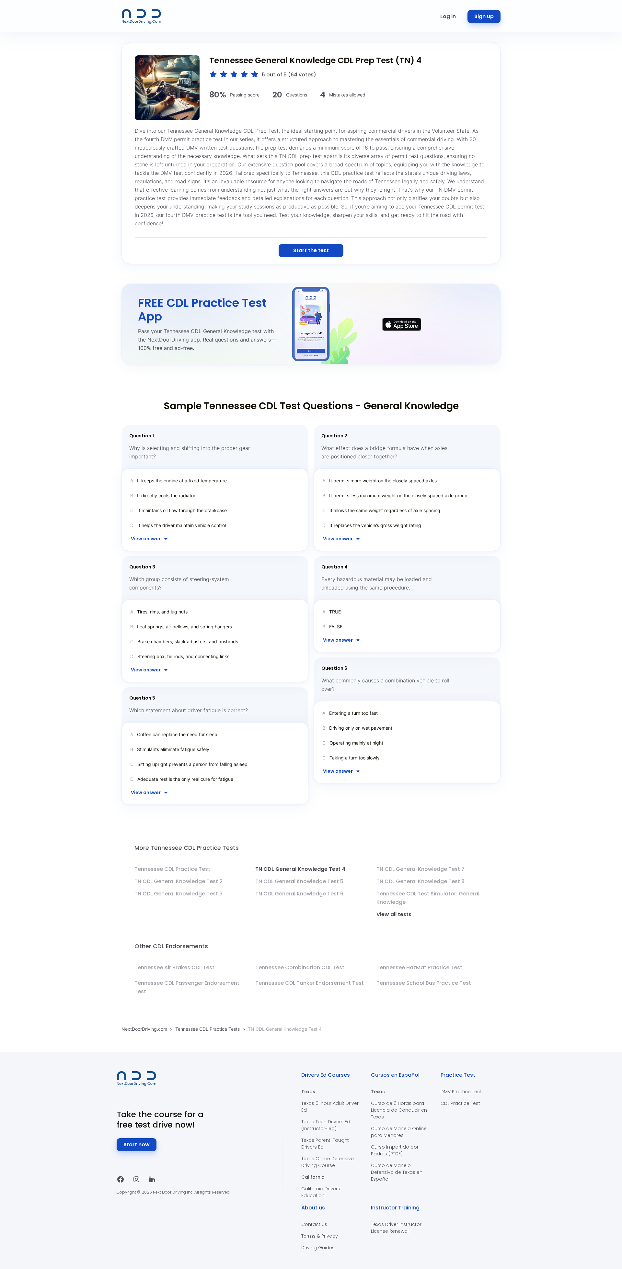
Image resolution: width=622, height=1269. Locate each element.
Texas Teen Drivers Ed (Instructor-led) (325, 1125)
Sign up (484, 16)
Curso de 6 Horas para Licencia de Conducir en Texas (399, 1110)
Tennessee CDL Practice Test (172, 869)
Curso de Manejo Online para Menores (399, 1132)
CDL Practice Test (460, 1103)
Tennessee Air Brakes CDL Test (174, 967)
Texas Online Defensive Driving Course (327, 1162)
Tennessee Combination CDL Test (299, 967)
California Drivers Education (320, 1192)
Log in (448, 16)
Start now (136, 1144)
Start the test (311, 250)
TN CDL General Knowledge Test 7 (420, 869)
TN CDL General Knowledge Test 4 (300, 869)
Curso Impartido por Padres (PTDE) (395, 1150)
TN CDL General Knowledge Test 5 (299, 881)
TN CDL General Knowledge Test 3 (178, 893)
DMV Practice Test (461, 1091)
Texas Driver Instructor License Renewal (396, 1227)
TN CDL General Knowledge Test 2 (178, 881)
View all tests (393, 914)
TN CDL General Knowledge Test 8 (420, 881)
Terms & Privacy (319, 1236)
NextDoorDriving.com (144, 1029)
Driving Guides (318, 1247)
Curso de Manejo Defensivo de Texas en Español (396, 1172)
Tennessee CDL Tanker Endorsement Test (309, 983)
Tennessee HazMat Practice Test (419, 967)
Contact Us (314, 1224)
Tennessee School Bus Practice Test (423, 983)
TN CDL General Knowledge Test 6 (299, 893)
